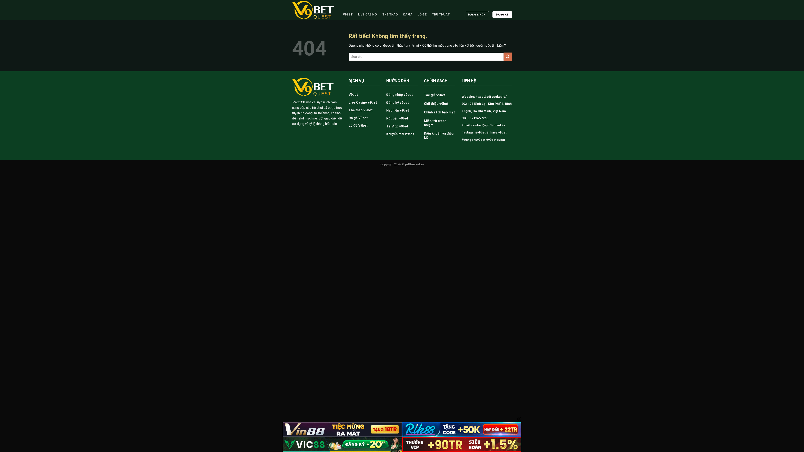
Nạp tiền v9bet (397, 110)
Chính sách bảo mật (439, 112)
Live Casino (367, 14)
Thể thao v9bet (360, 110)
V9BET (297, 102)
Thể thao (390, 14)
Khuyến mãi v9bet (400, 134)
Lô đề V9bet (358, 125)
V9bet (348, 14)
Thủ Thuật (441, 14)
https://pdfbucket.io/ (491, 97)
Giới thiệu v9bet (436, 104)
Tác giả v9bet (434, 95)
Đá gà (407, 14)
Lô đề (422, 14)
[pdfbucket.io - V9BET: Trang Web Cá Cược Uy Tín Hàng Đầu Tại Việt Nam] (313, 10)
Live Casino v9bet (363, 102)
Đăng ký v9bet (397, 103)
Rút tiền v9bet (397, 118)
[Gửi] (508, 57)
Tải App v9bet (397, 126)
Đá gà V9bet (358, 118)
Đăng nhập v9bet (399, 95)
